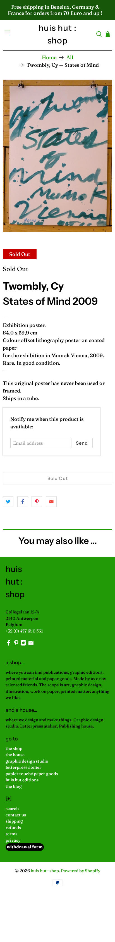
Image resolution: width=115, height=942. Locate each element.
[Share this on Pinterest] (37, 501)
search (12, 808)
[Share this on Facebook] (22, 501)
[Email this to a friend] (51, 501)
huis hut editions (22, 779)
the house (15, 754)
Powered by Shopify (80, 870)
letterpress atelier (23, 767)
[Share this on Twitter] (8, 501)
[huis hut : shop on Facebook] (9, 644)
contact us (16, 815)
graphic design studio (27, 761)
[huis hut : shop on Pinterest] (16, 644)
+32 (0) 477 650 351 (24, 631)
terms (11, 833)
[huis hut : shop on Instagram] (23, 644)
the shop (14, 748)
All (69, 57)
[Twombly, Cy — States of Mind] (57, 156)
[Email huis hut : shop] (31, 644)
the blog (14, 786)
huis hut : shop (45, 870)
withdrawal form (25, 846)
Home (49, 57)
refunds (13, 827)
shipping (14, 821)
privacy (13, 840)
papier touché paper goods (32, 773)
